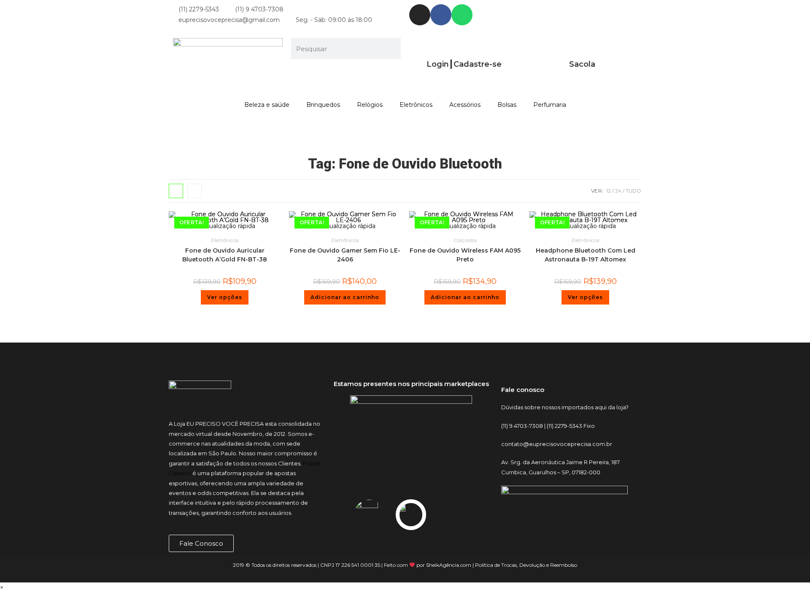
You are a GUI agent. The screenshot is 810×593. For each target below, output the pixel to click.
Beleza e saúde (266, 105)
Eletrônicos (416, 105)
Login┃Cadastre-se (464, 64)
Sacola (582, 64)
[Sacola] (582, 48)
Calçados (465, 240)
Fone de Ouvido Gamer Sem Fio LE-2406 (345, 255)
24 (618, 191)
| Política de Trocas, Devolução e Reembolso (524, 565)
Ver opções (224, 297)
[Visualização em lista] (194, 191)
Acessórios (465, 105)
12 (608, 191)
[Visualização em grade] (176, 191)
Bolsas (506, 105)
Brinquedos (323, 105)
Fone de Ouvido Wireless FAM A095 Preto (465, 255)
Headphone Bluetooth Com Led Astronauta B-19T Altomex (585, 255)
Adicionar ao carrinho (344, 297)
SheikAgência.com (448, 565)
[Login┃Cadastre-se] (464, 48)
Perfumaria (549, 105)
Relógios (370, 105)
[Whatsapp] (461, 14)
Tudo (633, 191)
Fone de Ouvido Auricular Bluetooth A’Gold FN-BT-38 (224, 255)
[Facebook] (440, 14)
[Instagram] (419, 14)
